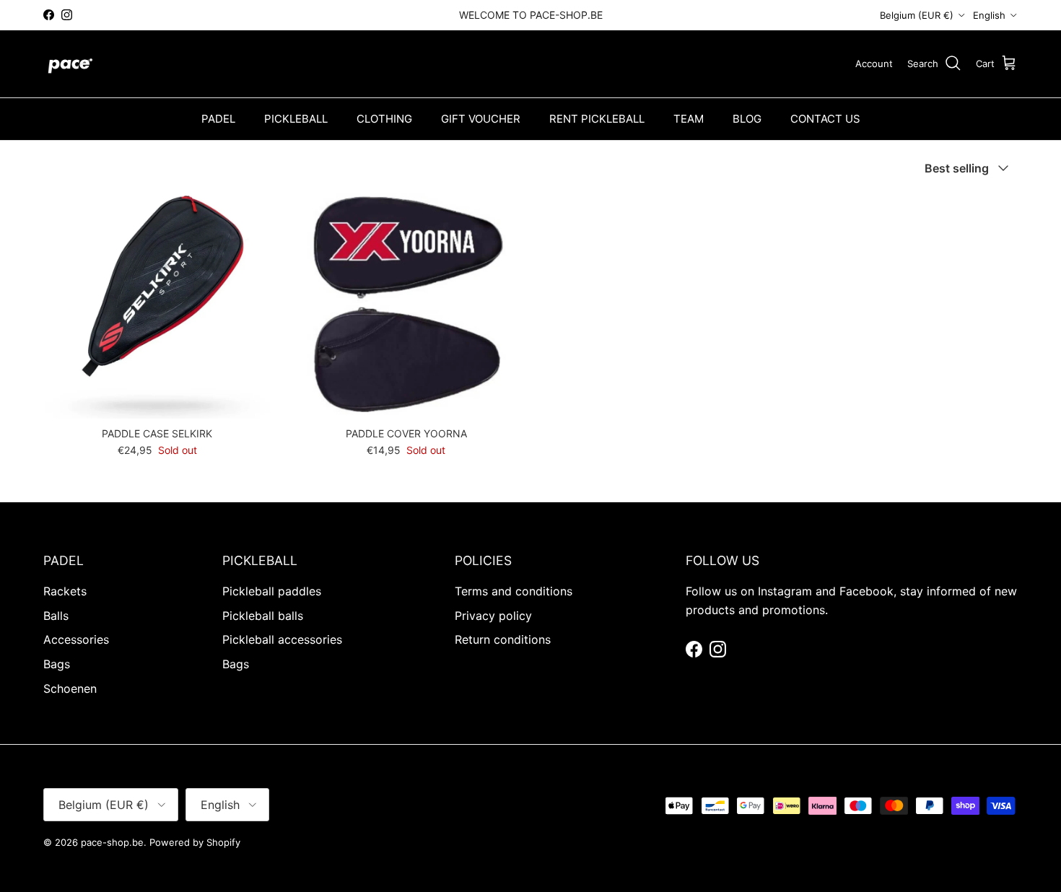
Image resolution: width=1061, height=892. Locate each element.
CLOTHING (384, 119)
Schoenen (70, 688)
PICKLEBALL (296, 119)
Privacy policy (493, 615)
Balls (56, 615)
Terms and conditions (513, 591)
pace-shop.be (112, 842)
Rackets (65, 591)
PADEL (218, 119)
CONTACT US (825, 119)
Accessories (76, 639)
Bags (56, 664)
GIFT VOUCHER (480, 119)
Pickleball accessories (282, 639)
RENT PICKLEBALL (597, 119)
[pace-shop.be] (70, 64)
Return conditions (503, 639)
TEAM (688, 119)
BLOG (747, 119)
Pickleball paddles (271, 591)
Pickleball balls (262, 615)
